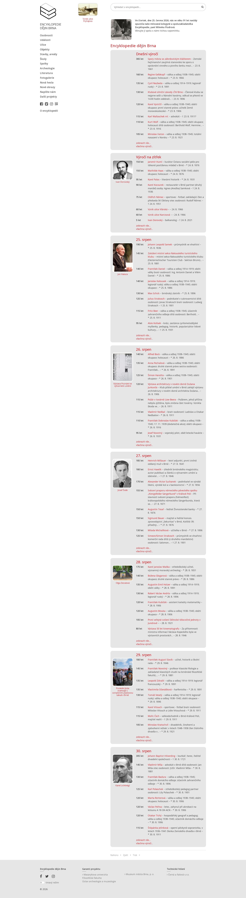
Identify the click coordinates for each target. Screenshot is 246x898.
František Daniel (156, 268)
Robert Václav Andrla (159, 593)
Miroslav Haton (156, 134)
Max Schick (154, 293)
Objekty (44, 49)
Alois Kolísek (154, 323)
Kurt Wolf (153, 121)
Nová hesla (47, 82)
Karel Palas (153, 179)
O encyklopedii (49, 110)
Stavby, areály (48, 54)
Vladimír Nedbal (156, 411)
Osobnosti (46, 35)
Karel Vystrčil (155, 104)
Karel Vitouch (155, 707)
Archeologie (47, 68)
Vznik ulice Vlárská (157, 209)
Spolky (44, 63)
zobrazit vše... (143, 142)
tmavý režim (52, 882)
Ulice (43, 44)
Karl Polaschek (155, 789)
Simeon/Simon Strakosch (161, 535)
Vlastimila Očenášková (160, 689)
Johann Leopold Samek (160, 244)
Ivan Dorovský (155, 220)
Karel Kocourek (156, 184)
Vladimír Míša (155, 764)
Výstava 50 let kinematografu (164, 628)
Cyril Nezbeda (155, 83)
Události (45, 40)
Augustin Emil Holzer (159, 584)
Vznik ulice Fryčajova (88, 20)
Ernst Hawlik (154, 469)
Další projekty (48, 96)
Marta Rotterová (156, 797)
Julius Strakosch (156, 298)
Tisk (135, 855)
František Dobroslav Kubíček (163, 420)
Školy (43, 59)
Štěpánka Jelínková (158, 827)
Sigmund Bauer (156, 518)
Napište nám (48, 92)
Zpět (125, 855)
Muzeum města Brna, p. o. (139, 874)
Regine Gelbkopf (156, 74)
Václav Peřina (155, 806)
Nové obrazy (47, 87)
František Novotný (157, 668)
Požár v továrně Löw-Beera (162, 399)
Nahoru (114, 855)
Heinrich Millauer (157, 460)
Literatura (46, 73)
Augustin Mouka (156, 610)
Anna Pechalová (156, 363)
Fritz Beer (153, 310)
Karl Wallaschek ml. (158, 116)
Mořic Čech (153, 716)
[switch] (42, 882)
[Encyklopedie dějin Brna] (57, 104)
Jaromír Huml (155, 161)
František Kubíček (157, 602)
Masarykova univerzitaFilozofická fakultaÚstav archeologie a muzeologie (99, 878)
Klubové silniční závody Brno (165, 92)
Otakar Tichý (155, 815)
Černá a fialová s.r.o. (178, 874)
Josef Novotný (155, 432)
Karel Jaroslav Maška (159, 566)
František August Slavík (160, 659)
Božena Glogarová (157, 575)
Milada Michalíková (158, 530)
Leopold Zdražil (156, 680)
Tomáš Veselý (155, 695)
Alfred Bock (154, 354)
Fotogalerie (47, 77)
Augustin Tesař (156, 509)
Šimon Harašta (156, 375)
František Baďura (157, 776)
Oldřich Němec (155, 197)
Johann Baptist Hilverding (161, 755)
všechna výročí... (144, 146)
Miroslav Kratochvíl (158, 724)
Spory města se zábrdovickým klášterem (169, 58)
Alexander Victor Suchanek (162, 481)
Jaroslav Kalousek (157, 281)
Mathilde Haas (155, 170)
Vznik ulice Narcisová (159, 214)
